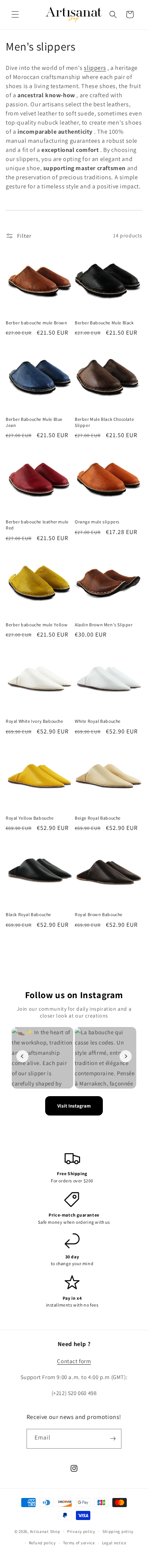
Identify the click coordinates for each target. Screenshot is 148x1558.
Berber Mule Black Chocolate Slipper (104, 422)
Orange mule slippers (97, 522)
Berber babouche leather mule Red (37, 525)
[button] (15, 14)
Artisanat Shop (45, 1531)
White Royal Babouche (98, 721)
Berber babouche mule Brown (37, 323)
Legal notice (114, 1542)
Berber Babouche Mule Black (104, 323)
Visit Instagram (74, 1106)
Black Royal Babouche (28, 914)
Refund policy (42, 1542)
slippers (95, 68)
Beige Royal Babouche (98, 818)
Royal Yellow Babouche (30, 818)
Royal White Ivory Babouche (34, 721)
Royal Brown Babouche (99, 914)
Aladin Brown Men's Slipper (104, 624)
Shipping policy (118, 1531)
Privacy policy (81, 1531)
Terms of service (79, 1542)
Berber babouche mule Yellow (37, 624)
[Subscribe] (112, 1439)
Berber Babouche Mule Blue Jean (34, 422)
